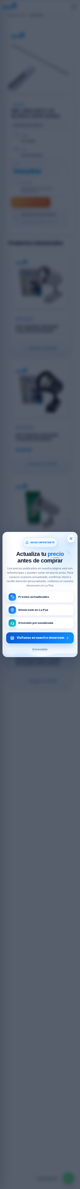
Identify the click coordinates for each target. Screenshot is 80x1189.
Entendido (40, 649)
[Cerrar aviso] (70, 538)
